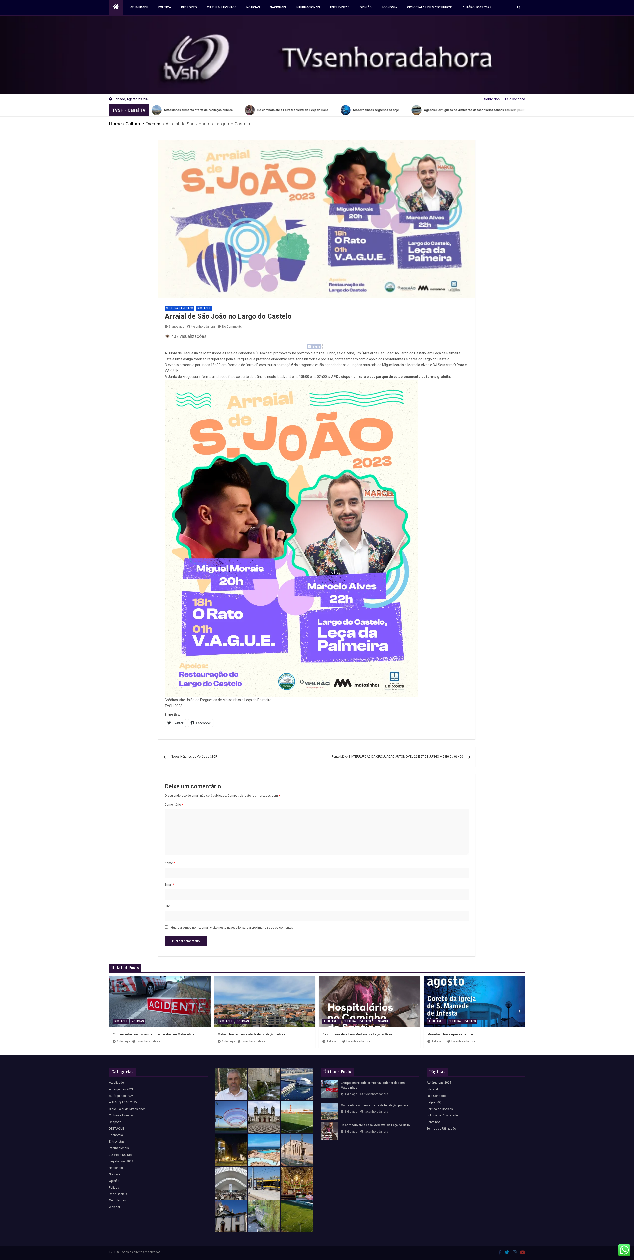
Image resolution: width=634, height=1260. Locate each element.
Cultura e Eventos (222, 7)
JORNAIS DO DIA (120, 1155)
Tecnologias (117, 1200)
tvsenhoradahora (203, 326)
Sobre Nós (492, 99)
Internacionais (308, 7)
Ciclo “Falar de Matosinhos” (429, 7)
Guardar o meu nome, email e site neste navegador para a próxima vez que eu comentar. (232, 927)
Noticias (253, 7)
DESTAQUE (204, 308)
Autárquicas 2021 (121, 1089)
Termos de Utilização (441, 1128)
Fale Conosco (515, 99)
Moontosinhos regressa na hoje (450, 1034)
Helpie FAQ (434, 1102)
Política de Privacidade (442, 1115)
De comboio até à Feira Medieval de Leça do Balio (357, 1034)
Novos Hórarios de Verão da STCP (194, 756)
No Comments (232, 326)
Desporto (189, 7)
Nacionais (278, 7)
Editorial (432, 1089)
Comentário (174, 804)
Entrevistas (340, 7)
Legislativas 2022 (121, 1161)
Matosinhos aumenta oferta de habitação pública (251, 1034)
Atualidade (139, 7)
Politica (164, 7)
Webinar (114, 1207)
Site (167, 906)
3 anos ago (176, 326)
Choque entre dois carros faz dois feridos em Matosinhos (153, 1034)
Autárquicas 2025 (476, 7)
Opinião (366, 7)
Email (169, 884)
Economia (389, 7)
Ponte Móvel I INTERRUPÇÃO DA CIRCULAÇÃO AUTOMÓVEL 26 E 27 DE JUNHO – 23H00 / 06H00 (397, 756)
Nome (170, 863)
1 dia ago (123, 1041)
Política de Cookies (440, 1109)
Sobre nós (433, 1122)
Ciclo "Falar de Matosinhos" (128, 1109)
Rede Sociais (118, 1194)
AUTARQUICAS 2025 (123, 1102)
